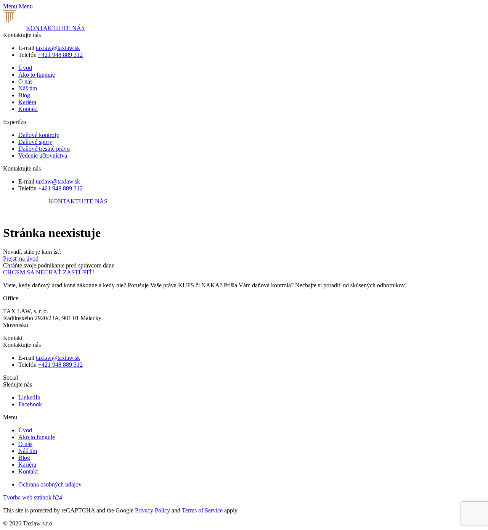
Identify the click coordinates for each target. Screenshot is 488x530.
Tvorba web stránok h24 (32, 497)
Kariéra (27, 102)
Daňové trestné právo (44, 148)
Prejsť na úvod (21, 258)
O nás (25, 81)
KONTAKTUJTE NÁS (55, 28)
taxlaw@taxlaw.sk (58, 48)
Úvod (25, 67)
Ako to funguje (36, 74)
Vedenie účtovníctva (42, 155)
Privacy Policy (152, 510)
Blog (24, 95)
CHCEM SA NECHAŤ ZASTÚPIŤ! (48, 272)
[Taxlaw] (42, 21)
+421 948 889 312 (60, 55)
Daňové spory (35, 142)
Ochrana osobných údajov (50, 484)
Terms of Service (202, 510)
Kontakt (28, 109)
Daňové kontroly (38, 135)
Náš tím (27, 88)
